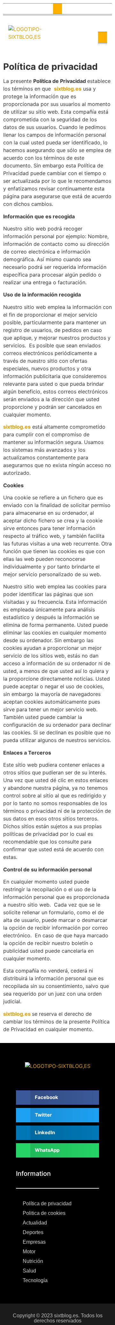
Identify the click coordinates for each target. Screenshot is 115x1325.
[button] (57, 9)
